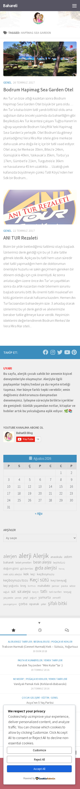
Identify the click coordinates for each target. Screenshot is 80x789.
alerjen (10, 556)
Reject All (39, 759)
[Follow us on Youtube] (67, 352)
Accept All (39, 769)
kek (26, 574)
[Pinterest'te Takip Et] (74, 352)
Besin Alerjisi (42, 641)
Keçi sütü (39, 579)
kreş (23, 585)
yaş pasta (8, 597)
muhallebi (44, 586)
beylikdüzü (59, 562)
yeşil (25, 597)
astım (68, 556)
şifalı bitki (57, 603)
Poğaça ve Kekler (61, 641)
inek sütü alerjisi (12, 574)
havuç (61, 568)
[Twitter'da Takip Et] (59, 352)
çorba (23, 603)
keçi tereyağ (58, 580)
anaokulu (56, 557)
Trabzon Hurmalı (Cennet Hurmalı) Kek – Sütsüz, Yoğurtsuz (40, 647)
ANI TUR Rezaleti (20, 238)
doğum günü (11, 568)
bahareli (8, 562)
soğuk (6, 591)
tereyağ (67, 591)
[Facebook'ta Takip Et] (45, 352)
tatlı (43, 591)
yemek (18, 597)
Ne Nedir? (18, 679)
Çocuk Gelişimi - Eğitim (35, 697)
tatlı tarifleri (55, 591)
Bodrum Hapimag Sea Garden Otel (38, 89)
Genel (7, 82)
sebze (72, 585)
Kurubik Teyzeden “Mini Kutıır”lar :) (40, 665)
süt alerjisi (23, 591)
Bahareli (10, 5)
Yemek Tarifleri (53, 660)
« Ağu (38, 513)
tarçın (35, 591)
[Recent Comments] (66, 630)
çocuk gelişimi (10, 604)
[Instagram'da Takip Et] (52, 352)
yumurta (44, 597)
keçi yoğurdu (11, 586)
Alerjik (41, 556)
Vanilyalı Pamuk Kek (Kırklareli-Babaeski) (40, 684)
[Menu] (74, 5)
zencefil (56, 597)
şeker (43, 604)
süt (13, 591)
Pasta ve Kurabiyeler (30, 660)
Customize (39, 750)
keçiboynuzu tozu (15, 580)
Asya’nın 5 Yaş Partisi (40, 703)
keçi (32, 574)
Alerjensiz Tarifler (20, 641)
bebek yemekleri (23, 562)
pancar (55, 585)
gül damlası (26, 568)
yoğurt (33, 597)
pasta (64, 585)
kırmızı (32, 585)
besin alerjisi (42, 562)
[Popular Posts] (13, 630)
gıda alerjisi (46, 568)
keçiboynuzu (45, 574)
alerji (25, 555)
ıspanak (34, 604)
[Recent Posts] (40, 630)
